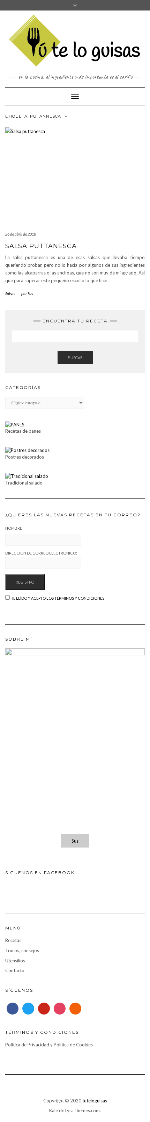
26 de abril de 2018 (20, 234)
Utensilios (15, 960)
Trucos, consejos (22, 950)
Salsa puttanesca (41, 246)
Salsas (10, 293)
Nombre (13, 528)
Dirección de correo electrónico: (41, 553)
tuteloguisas (94, 1100)
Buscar (75, 357)
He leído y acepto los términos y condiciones (57, 598)
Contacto (14, 970)
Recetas (13, 940)
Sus (75, 841)
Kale (53, 1110)
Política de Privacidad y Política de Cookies (49, 1044)
